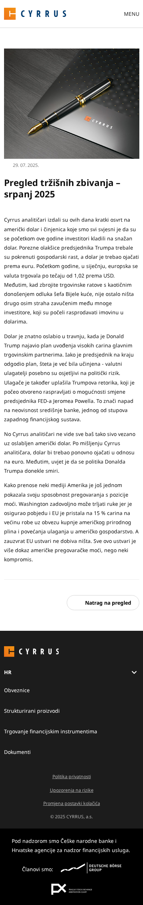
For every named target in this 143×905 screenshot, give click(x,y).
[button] (103, 602)
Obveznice (17, 690)
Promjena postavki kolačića (71, 803)
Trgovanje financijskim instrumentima (50, 731)
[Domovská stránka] (35, 13)
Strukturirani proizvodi (32, 710)
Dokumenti (17, 751)
